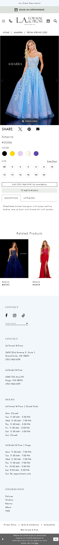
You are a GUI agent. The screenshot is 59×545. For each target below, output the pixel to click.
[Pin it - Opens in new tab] (29, 129)
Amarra (18, 32)
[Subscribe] (27, 323)
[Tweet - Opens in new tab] (20, 129)
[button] (3, 21)
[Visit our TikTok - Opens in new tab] (23, 315)
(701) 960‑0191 (13, 359)
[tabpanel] (29, 80)
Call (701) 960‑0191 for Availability (29, 184)
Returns (9, 503)
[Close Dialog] (3, 539)
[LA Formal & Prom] (29, 21)
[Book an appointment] (48, 21)
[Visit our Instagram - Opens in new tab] (14, 315)
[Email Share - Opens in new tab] (37, 129)
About (8, 507)
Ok (56, 539)
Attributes (29, 198)
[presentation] (29, 258)
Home (6, 32)
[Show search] (55, 21)
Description (11, 198)
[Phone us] (10, 21)
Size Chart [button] (52, 161)
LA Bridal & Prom (14, 370)
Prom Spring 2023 (37, 32)
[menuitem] (3, 21)
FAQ (7, 510)
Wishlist (9, 499)
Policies (9, 496)
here (36, 543)
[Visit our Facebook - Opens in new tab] (6, 315)
